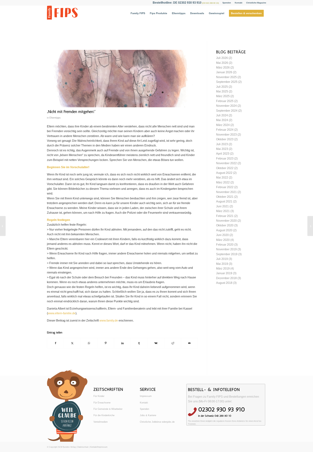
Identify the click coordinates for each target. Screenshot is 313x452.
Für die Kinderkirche (103, 415)
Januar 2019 (224, 273)
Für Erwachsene (101, 402)
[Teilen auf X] (72, 343)
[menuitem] (227, 3)
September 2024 (226, 110)
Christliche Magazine (256, 3)
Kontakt (238, 3)
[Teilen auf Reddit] (172, 343)
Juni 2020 (222, 235)
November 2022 (226, 163)
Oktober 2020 (224, 225)
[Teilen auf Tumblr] (139, 343)
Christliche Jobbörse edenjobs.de (157, 421)
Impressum (146, 396)
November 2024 (226, 105)
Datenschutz (83, 447)
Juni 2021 (222, 206)
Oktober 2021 (224, 196)
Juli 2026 (222, 57)
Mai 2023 (222, 148)
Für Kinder (98, 396)
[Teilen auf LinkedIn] (122, 343)
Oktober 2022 (224, 168)
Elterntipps (55, 117)
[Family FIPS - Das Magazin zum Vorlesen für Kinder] (63, 13)
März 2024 (223, 125)
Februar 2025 (224, 101)
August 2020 (224, 230)
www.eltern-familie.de (62, 313)
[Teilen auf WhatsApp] (89, 343)
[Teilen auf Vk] (156, 343)
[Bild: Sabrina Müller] (122, 78)
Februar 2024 (224, 129)
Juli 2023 (222, 144)
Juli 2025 (222, 86)
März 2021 (223, 211)
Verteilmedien (100, 421)
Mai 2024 (222, 120)
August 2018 (224, 282)
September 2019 (226, 254)
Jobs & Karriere (148, 415)
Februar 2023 (224, 158)
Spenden (226, 3)
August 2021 (224, 201)
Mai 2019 (222, 263)
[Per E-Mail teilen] (189, 343)
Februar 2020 (224, 244)
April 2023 (222, 153)
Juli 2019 (222, 258)
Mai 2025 (222, 91)
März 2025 (223, 96)
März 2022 (223, 182)
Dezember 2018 (226, 278)
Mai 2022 (222, 177)
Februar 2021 (224, 215)
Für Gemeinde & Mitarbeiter (107, 409)
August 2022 (224, 172)
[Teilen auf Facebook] (55, 343)
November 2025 (226, 77)
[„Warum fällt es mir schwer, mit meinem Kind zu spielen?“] (3, 226)
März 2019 (223, 268)
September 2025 (226, 81)
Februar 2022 (224, 187)
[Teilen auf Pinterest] (105, 343)
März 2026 (223, 67)
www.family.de (108, 320)
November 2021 (226, 192)
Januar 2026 (224, 72)
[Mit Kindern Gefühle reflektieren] (310, 226)
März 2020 (223, 239)
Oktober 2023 (224, 139)
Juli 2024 (222, 115)
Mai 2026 (222, 62)
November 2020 (226, 220)
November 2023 (226, 134)
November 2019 (226, 249)
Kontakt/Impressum (98, 447)
